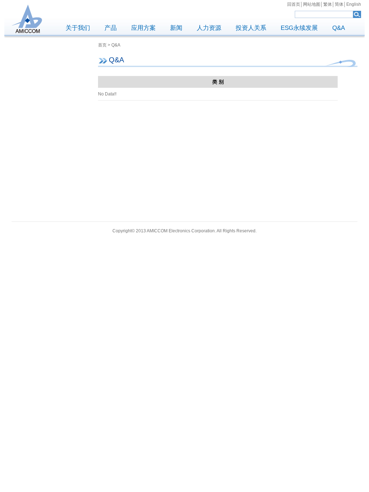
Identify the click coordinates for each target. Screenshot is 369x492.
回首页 (293, 4)
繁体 (327, 4)
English (353, 4)
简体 (339, 4)
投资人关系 (251, 27)
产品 (111, 27)
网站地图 (311, 4)
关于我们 (78, 27)
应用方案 (143, 27)
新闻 (176, 27)
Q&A (338, 27)
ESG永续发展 (299, 27)
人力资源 (209, 27)
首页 (102, 45)
